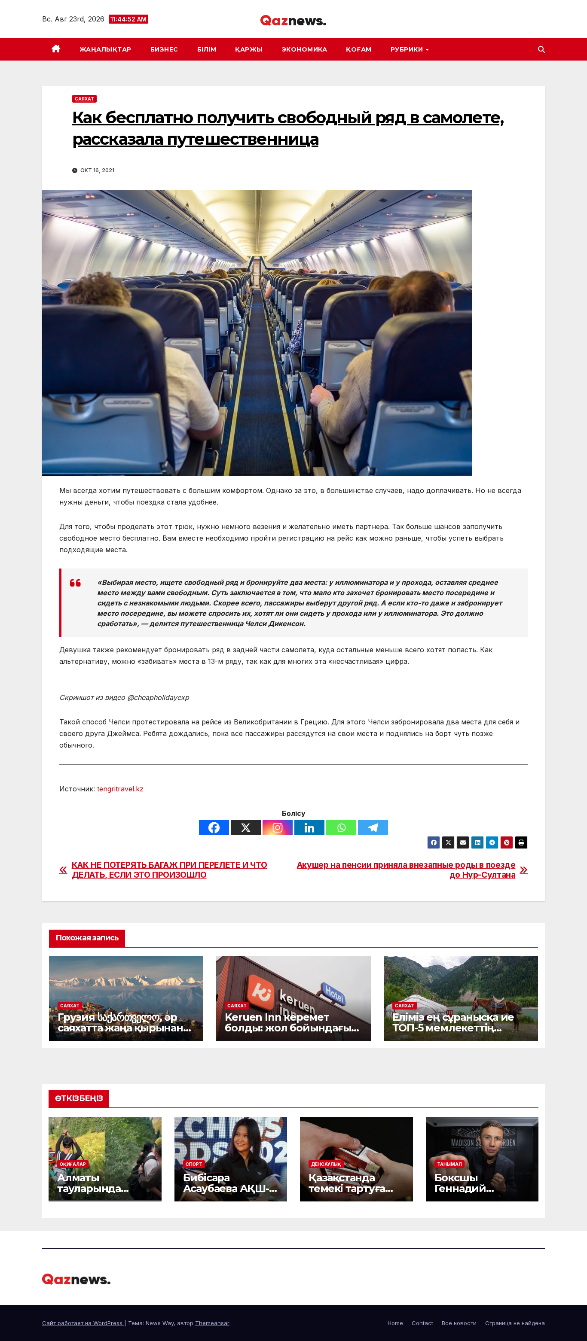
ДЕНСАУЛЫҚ (326, 1164)
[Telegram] (373, 827)
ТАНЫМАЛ (449, 1164)
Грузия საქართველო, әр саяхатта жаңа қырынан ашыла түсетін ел (120, 1028)
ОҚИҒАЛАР (73, 1164)
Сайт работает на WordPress (83, 1323)
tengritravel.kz (120, 789)
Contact (422, 1323)
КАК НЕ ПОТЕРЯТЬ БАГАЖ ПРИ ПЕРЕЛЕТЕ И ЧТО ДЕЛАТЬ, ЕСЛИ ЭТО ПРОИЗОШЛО (169, 870)
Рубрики (408, 49)
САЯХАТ (84, 98)
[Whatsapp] (341, 827)
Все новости (459, 1323)
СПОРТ (194, 1164)
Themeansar (212, 1323)
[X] (246, 827)
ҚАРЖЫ (249, 49)
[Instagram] (278, 827)
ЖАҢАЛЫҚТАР (105, 49)
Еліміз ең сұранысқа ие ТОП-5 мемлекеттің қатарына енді (453, 1028)
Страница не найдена (515, 1323)
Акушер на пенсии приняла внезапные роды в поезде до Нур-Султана (406, 870)
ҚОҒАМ (359, 49)
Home (395, 1323)
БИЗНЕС (164, 49)
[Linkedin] (309, 827)
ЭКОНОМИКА (304, 49)
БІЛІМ (207, 49)
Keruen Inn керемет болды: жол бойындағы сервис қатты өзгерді (288, 1028)
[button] (541, 49)
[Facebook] (214, 827)
